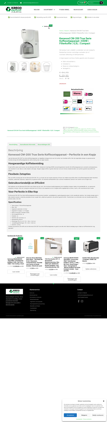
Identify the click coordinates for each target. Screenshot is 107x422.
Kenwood (90, 130)
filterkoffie (70, 130)
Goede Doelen (92, 9)
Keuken (66, 30)
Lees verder (16, 272)
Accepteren (70, 415)
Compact (93, 128)
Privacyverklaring (87, 419)
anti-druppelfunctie (75, 128)
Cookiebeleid (79, 419)
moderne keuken (85, 132)
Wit (64, 133)
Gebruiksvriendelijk (78, 130)
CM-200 (89, 128)
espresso (65, 130)
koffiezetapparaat (76, 132)
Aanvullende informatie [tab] (27, 144)
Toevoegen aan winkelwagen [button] (35, 274)
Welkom (36, 9)
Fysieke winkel (64, 9)
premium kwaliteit (94, 132)
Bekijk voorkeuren (98, 415)
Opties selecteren (91, 269)
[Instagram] (82, 301)
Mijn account (78, 9)
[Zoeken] (101, 2)
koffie (94, 130)
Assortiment (48, 9)
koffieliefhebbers (67, 132)
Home (61, 30)
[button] (103, 401)
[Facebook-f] (78, 301)
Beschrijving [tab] (13, 144)
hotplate (86, 130)
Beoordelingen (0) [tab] (44, 144)
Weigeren (84, 415)
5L (66, 128)
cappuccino (83, 128)
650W (68, 128)
